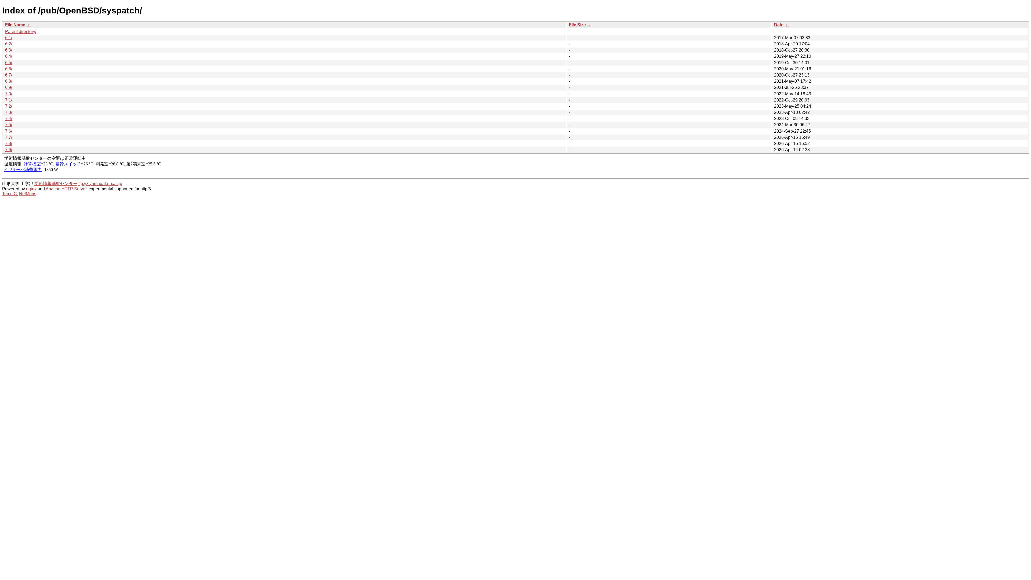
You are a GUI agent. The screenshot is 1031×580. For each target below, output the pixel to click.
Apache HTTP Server (66, 189)
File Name (15, 25)
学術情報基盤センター (55, 183)
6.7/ (8, 75)
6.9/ (8, 87)
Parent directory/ (20, 31)
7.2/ (8, 106)
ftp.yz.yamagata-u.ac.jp (100, 183)
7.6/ (8, 131)
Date (778, 25)
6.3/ (8, 50)
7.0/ (8, 94)
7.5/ (8, 124)
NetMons (27, 193)
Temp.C (9, 193)
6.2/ (8, 44)
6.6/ (8, 69)
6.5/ (8, 62)
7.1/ (8, 100)
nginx (31, 189)
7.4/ (8, 118)
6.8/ (8, 81)
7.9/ (8, 149)
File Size (577, 25)
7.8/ (8, 143)
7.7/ (8, 137)
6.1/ (8, 37)
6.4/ (8, 56)
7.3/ (8, 112)
